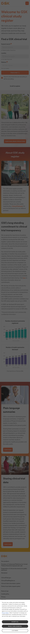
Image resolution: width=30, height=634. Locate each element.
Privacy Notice (5, 612)
